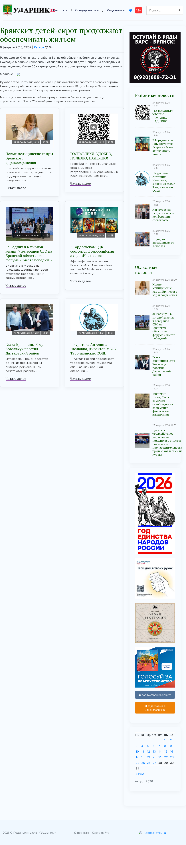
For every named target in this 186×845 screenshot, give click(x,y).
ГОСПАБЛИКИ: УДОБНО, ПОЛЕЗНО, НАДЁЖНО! (91, 156)
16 (171, 751)
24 (137, 763)
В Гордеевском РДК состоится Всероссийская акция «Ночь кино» (92, 251)
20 (154, 757)
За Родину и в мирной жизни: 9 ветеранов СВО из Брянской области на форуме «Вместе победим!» (29, 253)
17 (137, 757)
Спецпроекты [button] (85, 10)
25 (143, 763)
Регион (39, 47)
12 (148, 751)
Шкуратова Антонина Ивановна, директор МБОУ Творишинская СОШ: (93, 349)
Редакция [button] (114, 10)
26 (149, 763)
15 (165, 751)
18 (142, 757)
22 (166, 757)
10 (137, 751)
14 (159, 751)
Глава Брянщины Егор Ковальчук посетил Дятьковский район (24, 349)
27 (154, 763)
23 (172, 757)
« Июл (140, 774)
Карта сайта (100, 832)
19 (148, 757)
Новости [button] (58, 10)
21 (159, 757)
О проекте (81, 832)
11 (142, 751)
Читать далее (16, 188)
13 (154, 751)
